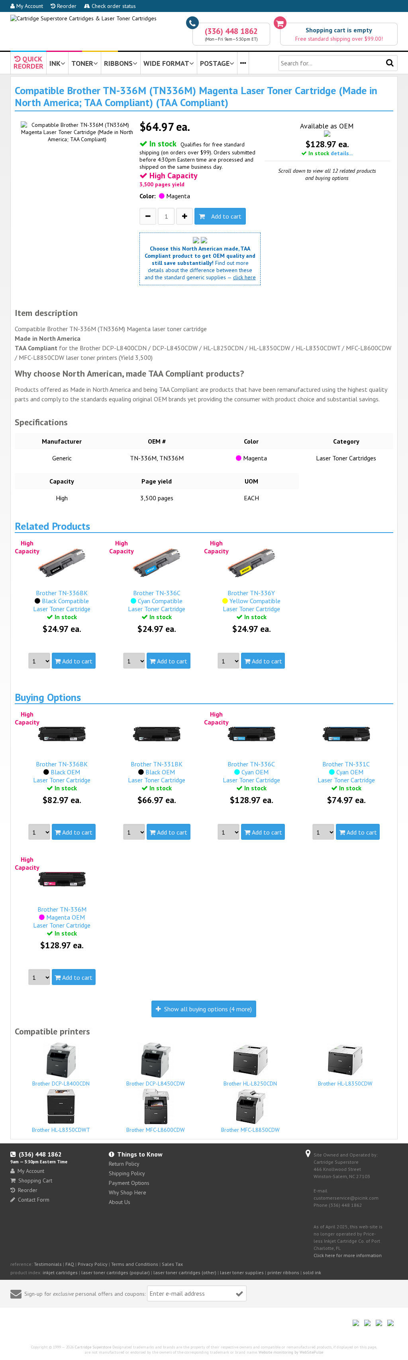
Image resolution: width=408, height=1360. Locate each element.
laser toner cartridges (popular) (115, 1272)
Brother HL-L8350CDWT (61, 1129)
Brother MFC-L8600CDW (155, 1129)
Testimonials (48, 1264)
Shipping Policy (127, 1173)
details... (342, 153)
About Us (119, 1202)
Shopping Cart (35, 1180)
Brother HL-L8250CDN (250, 1083)
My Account (29, 6)
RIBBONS (118, 63)
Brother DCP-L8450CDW (155, 1083)
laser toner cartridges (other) (184, 1272)
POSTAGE (215, 63)
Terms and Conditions (134, 1264)
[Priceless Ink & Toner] (83, 18)
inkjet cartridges (60, 1272)
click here (244, 277)
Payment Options (129, 1182)
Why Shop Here (127, 1192)
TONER (82, 63)
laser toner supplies (242, 1272)
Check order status (113, 6)
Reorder (65, 6)
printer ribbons (283, 1272)
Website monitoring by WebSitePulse (291, 1352)
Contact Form (33, 1199)
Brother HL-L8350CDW (345, 1083)
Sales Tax (172, 1264)
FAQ (69, 1264)
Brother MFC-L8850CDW (250, 1129)
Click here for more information (348, 1255)
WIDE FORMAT (166, 63)
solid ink (312, 1272)
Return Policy (124, 1163)
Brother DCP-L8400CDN (61, 1083)
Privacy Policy (93, 1264)
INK (55, 63)
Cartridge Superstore (93, 1347)
